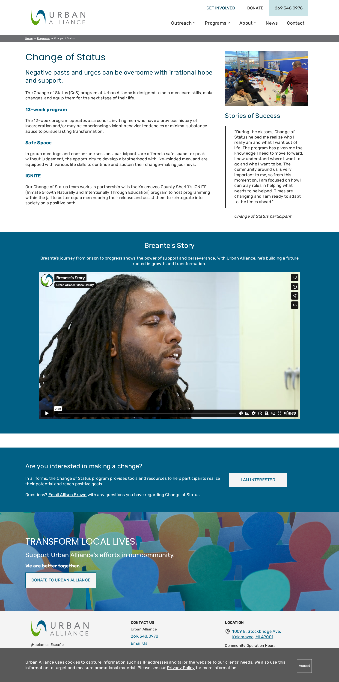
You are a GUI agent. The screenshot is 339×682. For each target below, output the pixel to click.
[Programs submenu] (228, 22)
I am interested (258, 479)
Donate (255, 8)
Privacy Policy (181, 667)
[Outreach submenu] (194, 22)
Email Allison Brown (67, 494)
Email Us (139, 643)
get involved (220, 8)
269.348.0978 (289, 8)
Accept (304, 666)
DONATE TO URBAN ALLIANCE (60, 580)
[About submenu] (255, 22)
